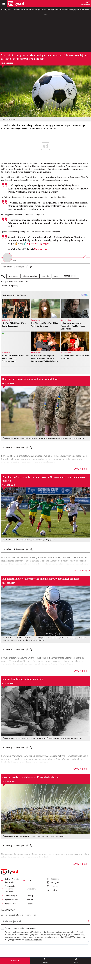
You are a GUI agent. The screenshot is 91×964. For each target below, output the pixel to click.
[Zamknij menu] (3, 3)
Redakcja (30, 896)
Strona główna (6, 9)
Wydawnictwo (32, 889)
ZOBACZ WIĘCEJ (70, 276)
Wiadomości (18, 9)
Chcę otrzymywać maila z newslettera (21, 928)
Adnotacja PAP (10, 904)
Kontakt (30, 900)
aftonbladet (13, 276)
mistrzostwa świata (30, 276)
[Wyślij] (88, 921)
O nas (29, 880)
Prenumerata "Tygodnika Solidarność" (10, 889)
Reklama (30, 904)
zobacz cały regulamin (33, 939)
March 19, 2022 (41, 249)
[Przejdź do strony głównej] (16, 3)
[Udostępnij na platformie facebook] (27, 266)
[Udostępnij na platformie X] (31, 266)
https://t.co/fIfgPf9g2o (38, 243)
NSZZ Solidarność (85, 3)
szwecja (46, 276)
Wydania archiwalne (12, 900)
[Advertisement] (45, 32)
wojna (56, 276)
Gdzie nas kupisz (11, 896)
